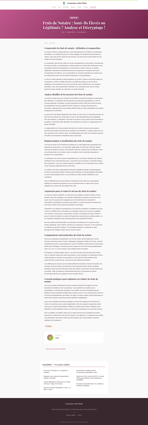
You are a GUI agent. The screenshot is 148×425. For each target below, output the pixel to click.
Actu (59, 7)
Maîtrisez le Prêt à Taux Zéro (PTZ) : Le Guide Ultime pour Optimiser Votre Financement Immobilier (90, 378)
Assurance (66, 7)
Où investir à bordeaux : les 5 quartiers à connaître (56, 371)
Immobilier (93, 7)
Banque (73, 7)
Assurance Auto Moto (77, 3)
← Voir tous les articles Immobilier (55, 349)
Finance (86, 7)
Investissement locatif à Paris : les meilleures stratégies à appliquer (90, 384)
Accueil (54, 7)
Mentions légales (70, 415)
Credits (79, 7)
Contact (80, 415)
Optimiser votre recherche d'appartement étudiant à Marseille (56, 377)
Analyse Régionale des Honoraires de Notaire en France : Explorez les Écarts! (57, 382)
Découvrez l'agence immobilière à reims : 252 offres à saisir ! (57, 388)
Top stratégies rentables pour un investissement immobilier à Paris (86, 371)
